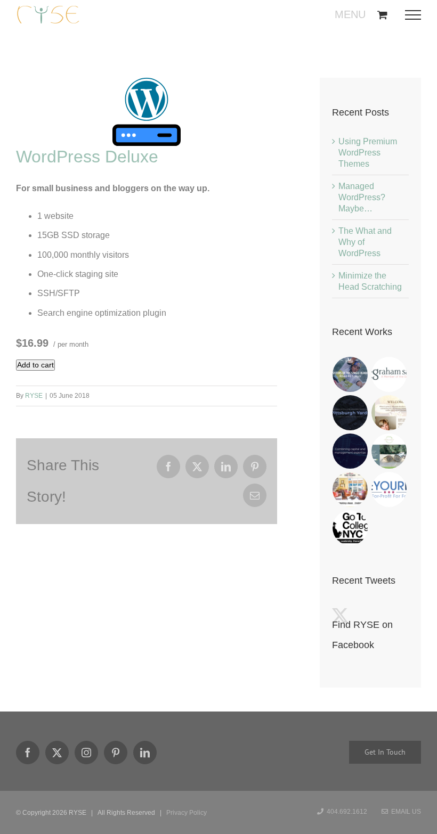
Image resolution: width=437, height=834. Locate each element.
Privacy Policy (186, 812)
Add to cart (35, 365)
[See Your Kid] (389, 489)
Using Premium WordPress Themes (367, 152)
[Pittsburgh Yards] (350, 413)
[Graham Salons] (389, 374)
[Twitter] (57, 752)
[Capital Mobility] (350, 451)
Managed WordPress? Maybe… (361, 197)
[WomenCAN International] (350, 374)
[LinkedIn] (145, 752)
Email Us (404, 811)
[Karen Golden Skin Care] (389, 413)
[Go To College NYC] (350, 528)
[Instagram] (86, 752)
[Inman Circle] (389, 451)
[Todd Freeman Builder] (350, 489)
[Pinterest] (115, 752)
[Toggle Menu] (416, 15)
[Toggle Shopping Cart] (382, 14)
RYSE (34, 395)
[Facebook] (27, 752)
